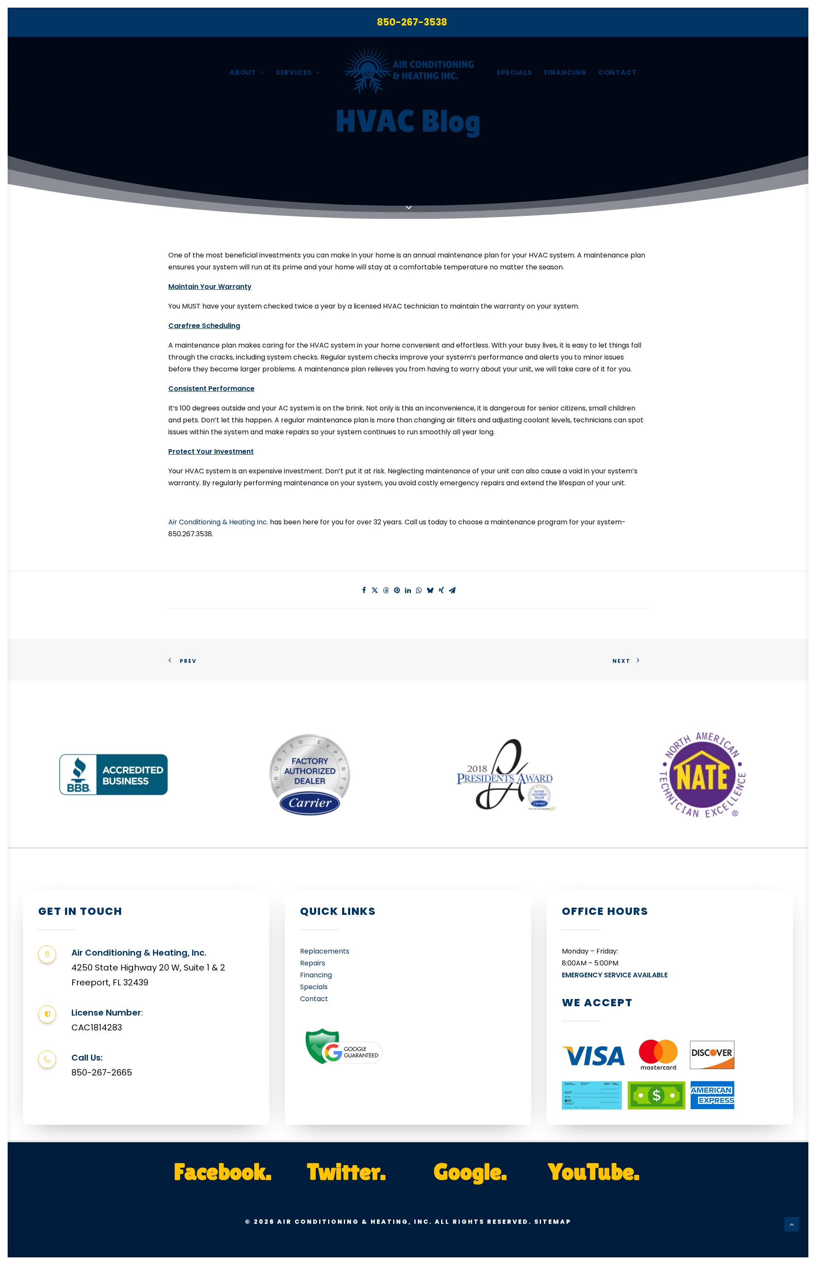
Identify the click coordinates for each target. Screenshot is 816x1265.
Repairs (312, 963)
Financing (565, 72)
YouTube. (593, 1171)
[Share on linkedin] (408, 590)
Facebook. (222, 1171)
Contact (617, 72)
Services (294, 72)
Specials (514, 72)
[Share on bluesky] (430, 590)
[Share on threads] (386, 590)
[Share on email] (452, 590)
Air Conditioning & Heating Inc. (218, 522)
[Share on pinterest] (397, 590)
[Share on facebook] (364, 590)
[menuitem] (414, 22)
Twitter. (346, 1171)
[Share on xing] (441, 590)
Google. (470, 1171)
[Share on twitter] (375, 590)
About (243, 72)
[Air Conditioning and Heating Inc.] (408, 73)
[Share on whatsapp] (419, 590)
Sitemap (552, 1221)
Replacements (324, 951)
